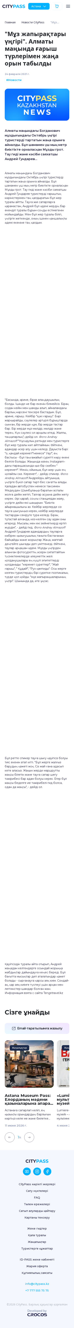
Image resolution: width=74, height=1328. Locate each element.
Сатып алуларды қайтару (37, 1211)
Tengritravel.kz (53, 993)
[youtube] (27, 1171)
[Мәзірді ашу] (68, 6)
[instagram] (37, 1171)
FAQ (37, 1197)
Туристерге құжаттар (37, 1248)
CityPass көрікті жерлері (37, 1184)
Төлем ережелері (37, 1204)
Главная (10, 22)
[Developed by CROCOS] (37, 1313)
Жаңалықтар (37, 1242)
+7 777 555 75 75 (37, 1290)
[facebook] (47, 1171)
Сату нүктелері (37, 1191)
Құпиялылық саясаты (37, 1273)
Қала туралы (37, 1235)
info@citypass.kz (37, 1284)
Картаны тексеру (37, 1217)
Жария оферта (37, 1266)
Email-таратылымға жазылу (39, 1028)
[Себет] (57, 6)
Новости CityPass (33, 22)
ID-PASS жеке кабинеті (37, 1259)
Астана (36, 6)
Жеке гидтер (37, 1228)
